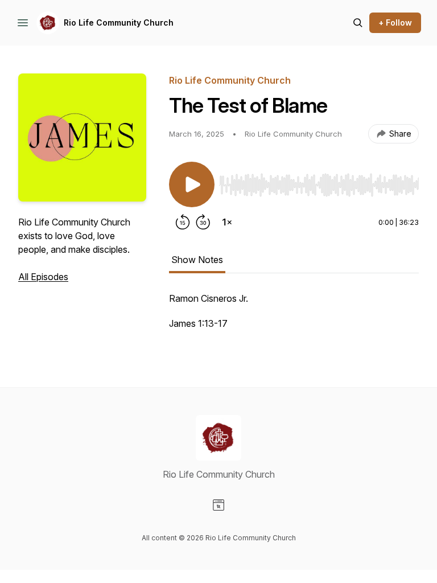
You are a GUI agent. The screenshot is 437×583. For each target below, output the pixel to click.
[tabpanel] (294, 317)
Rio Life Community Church (119, 22)
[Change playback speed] (227, 222)
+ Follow (395, 22)
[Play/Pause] (192, 184)
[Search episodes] (357, 23)
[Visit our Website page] (218, 505)
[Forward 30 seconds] (203, 222)
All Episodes (43, 276)
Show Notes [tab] (197, 259)
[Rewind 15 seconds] (183, 222)
